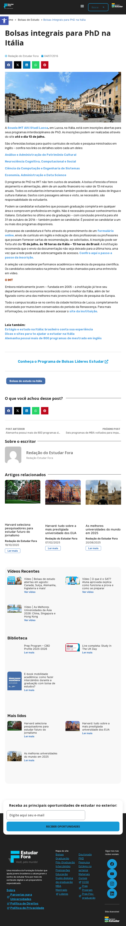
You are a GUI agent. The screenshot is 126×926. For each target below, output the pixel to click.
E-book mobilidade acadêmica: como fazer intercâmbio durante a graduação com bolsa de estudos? (39, 680)
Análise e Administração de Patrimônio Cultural (40, 155)
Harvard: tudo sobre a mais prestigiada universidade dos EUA (60, 529)
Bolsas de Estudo (28, 19)
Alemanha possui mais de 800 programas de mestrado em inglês (53, 338)
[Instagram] (112, 884)
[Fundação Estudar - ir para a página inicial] (117, 5)
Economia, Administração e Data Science (35, 175)
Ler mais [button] (13, 550)
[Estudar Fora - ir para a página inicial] (8, 6)
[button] (82, 6)
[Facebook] (112, 864)
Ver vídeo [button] (29, 592)
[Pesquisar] (103, 7)
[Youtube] (112, 874)
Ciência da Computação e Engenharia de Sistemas (42, 168)
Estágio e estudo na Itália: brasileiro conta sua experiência (49, 329)
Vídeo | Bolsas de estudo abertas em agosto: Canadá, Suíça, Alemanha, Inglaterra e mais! (40, 583)
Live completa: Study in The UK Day (96, 647)
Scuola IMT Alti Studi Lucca (28, 128)
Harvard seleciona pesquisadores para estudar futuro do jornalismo (19, 530)
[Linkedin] (112, 893)
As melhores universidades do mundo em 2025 (103, 529)
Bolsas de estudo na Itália (26, 381)
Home (9, 19)
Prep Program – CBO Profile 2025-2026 (37, 647)
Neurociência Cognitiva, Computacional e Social (40, 161)
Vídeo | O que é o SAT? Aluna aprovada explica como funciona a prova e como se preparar (97, 583)
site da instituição (83, 311)
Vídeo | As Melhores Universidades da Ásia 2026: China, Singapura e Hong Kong (39, 611)
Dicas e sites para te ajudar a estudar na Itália (39, 334)
